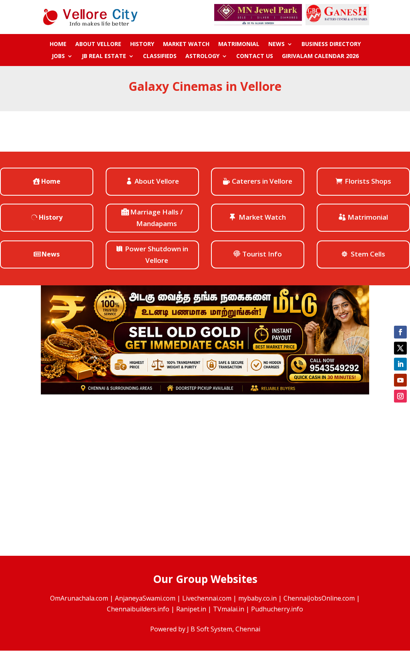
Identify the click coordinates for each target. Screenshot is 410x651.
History (142, 44)
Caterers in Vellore (262, 181)
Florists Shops (368, 181)
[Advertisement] (205, 475)
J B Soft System (209, 629)
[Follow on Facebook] (400, 332)
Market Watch (186, 44)
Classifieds (160, 56)
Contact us (254, 56)
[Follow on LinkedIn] (400, 364)
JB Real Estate (104, 56)
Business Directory (331, 44)
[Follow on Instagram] (400, 396)
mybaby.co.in (257, 598)
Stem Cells (368, 253)
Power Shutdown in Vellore (156, 254)
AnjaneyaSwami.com (145, 598)
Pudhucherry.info (277, 609)
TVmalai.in (228, 609)
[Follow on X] (400, 348)
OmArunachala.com (79, 598)
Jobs (58, 56)
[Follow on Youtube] (400, 380)
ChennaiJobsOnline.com (319, 598)
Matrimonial (238, 44)
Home (58, 44)
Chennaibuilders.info (138, 609)
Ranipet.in (191, 609)
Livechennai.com (206, 598)
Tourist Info (262, 253)
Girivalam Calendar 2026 (320, 56)
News (276, 44)
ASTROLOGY (202, 56)
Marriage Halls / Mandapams (156, 217)
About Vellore (98, 44)
